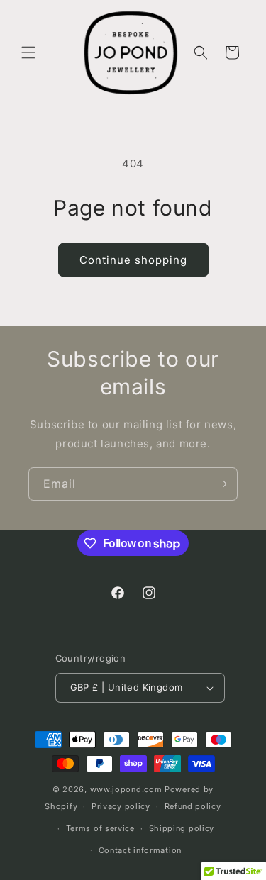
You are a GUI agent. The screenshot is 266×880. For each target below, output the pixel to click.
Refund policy (193, 806)
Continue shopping (133, 260)
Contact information (140, 850)
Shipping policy (182, 828)
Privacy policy (121, 806)
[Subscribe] (221, 484)
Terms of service (100, 828)
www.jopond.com (126, 789)
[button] (28, 52)
